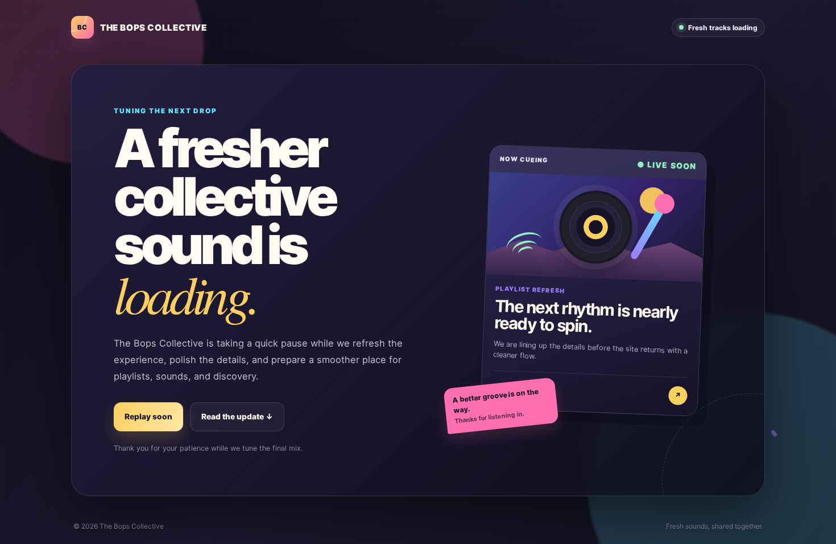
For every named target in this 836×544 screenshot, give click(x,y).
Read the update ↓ (237, 416)
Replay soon (148, 416)
